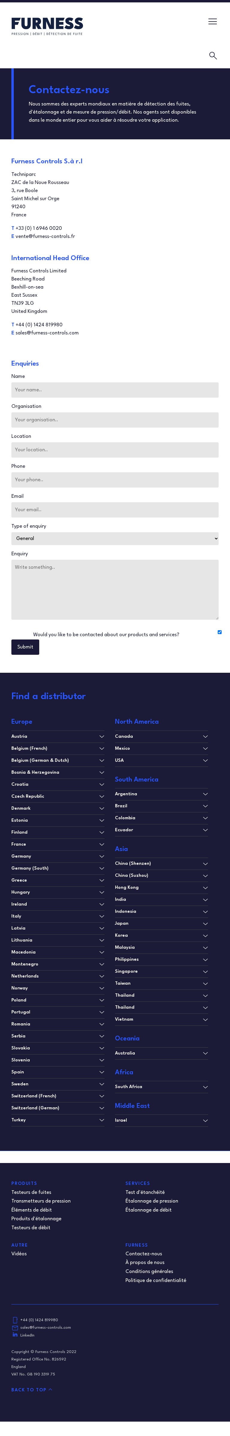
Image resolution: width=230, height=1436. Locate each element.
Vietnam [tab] (124, 1019)
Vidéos (19, 1253)
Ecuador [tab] (124, 830)
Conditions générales (149, 1271)
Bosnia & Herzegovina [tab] (35, 772)
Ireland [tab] (19, 904)
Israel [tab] (121, 1120)
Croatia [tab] (19, 784)
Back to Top (29, 1390)
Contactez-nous (143, 1253)
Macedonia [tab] (23, 952)
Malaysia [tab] (125, 947)
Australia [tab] (125, 1053)
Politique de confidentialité (155, 1280)
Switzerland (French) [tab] (33, 1096)
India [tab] (120, 900)
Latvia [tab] (18, 928)
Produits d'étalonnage (36, 1218)
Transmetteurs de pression (41, 1201)
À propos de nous (144, 1262)
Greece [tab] (19, 880)
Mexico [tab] (122, 748)
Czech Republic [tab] (27, 796)
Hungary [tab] (20, 892)
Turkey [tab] (18, 1120)
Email (17, 496)
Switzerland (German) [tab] (35, 1108)
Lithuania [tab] (21, 940)
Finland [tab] (19, 832)
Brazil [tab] (121, 806)
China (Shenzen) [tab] (133, 864)
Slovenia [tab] (20, 1060)
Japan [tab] (121, 923)
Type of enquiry (28, 526)
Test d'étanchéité (145, 1192)
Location (21, 436)
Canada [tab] (124, 736)
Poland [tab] (18, 1000)
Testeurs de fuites (31, 1192)
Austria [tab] (19, 736)
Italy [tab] (16, 916)
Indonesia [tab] (125, 911)
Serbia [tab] (18, 1036)
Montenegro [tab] (24, 964)
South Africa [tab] (128, 1087)
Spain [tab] (17, 1072)
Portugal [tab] (20, 1012)
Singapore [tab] (126, 971)
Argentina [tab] (126, 794)
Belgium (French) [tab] (29, 748)
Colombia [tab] (125, 818)
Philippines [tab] (127, 959)
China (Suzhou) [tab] (131, 876)
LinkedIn (27, 1335)
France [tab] (18, 844)
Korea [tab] (121, 935)
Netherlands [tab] (25, 976)
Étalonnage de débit (148, 1210)
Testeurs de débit (30, 1227)
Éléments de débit (31, 1210)
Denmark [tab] (21, 808)
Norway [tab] (19, 988)
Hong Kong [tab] (127, 888)
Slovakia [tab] (20, 1048)
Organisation (26, 406)
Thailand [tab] (124, 995)
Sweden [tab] (19, 1084)
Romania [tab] (20, 1024)
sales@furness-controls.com (45, 1328)
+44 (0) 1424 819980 (39, 1320)
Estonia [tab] (19, 820)
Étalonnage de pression (151, 1201)
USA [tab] (119, 760)
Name (18, 376)
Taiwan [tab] (123, 983)
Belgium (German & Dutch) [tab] (40, 760)
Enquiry (19, 553)
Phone (18, 466)
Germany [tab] (21, 856)
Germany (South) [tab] (30, 868)
